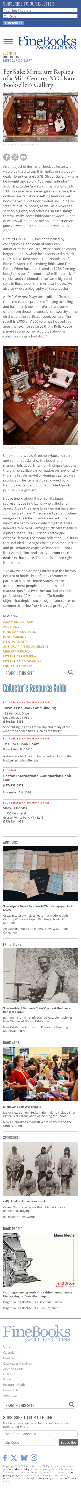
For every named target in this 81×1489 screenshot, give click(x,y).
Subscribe (10, 1347)
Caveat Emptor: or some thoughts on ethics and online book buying (36, 1209)
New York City (15, 641)
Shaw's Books (15, 808)
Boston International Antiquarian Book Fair (37, 777)
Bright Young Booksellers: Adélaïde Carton (32, 1302)
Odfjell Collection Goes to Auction (25, 1201)
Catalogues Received (17, 1363)
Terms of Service (67, 1478)
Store (7, 1379)
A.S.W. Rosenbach (18, 622)
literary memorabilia (22, 661)
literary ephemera (19, 656)
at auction (60, 221)
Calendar (9, 1352)
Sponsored (12, 1137)
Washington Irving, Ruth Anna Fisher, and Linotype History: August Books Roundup (37, 1294)
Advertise (10, 1395)
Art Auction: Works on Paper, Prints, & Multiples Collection (36, 930)
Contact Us (10, 1390)
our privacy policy (19, 1469)
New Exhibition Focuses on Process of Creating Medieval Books (35, 1029)
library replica (16, 651)
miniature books (18, 666)
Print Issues (11, 1358)
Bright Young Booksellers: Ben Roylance (30, 1308)
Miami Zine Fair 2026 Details (22, 1106)
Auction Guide (13, 1369)
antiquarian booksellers (26, 646)
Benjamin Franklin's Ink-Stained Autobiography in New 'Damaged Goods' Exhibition (37, 1019)
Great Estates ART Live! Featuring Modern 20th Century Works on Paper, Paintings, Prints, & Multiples (35, 919)
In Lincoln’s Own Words (19, 1217)
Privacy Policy (44, 1478)
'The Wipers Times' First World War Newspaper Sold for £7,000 (40, 908)
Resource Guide (14, 1384)
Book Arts (11, 1042)
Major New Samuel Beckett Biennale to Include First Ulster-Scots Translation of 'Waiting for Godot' (39, 1114)
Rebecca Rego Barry (17, 60)
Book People (12, 1228)
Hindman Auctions (19, 632)
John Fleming (15, 636)
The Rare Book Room (21, 744)
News (7, 1374)
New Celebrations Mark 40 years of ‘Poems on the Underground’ (37, 1124)
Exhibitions (12, 944)
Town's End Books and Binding (29, 707)
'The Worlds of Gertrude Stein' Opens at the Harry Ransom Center (36, 1010)
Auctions (9, 53)
